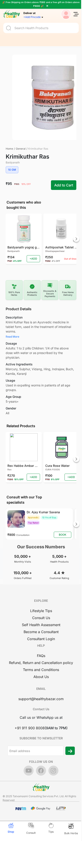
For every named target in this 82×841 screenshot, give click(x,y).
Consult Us (41, 618)
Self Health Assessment (41, 625)
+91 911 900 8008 (30, 728)
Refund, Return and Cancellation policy (41, 662)
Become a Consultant (41, 632)
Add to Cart (63, 185)
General (21, 148)
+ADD (33, 258)
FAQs (41, 655)
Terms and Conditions (41, 669)
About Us (41, 677)
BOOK (62, 534)
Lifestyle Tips (41, 611)
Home (9, 148)
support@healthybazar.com (41, 699)
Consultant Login (41, 639)
